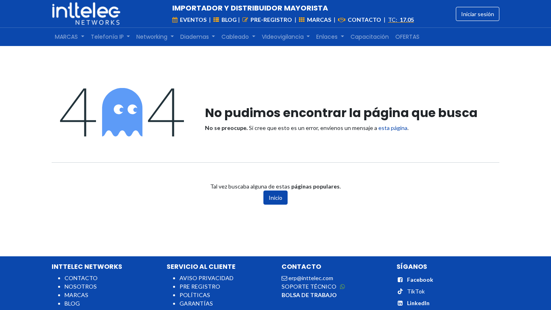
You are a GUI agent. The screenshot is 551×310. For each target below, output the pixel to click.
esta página (392, 127)
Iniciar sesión (477, 13)
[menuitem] (70, 36)
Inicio (275, 197)
